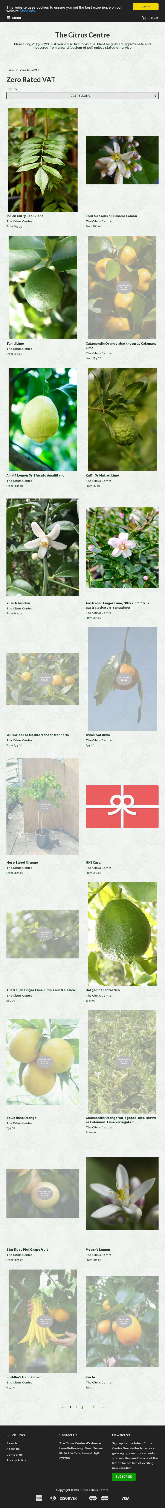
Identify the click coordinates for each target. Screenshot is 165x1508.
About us (13, 1448)
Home (10, 70)
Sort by (11, 89)
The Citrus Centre (82, 35)
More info (27, 10)
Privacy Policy (16, 1460)
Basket (153, 18)
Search (11, 1443)
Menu (16, 18)
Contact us (14, 1454)
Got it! (146, 6)
